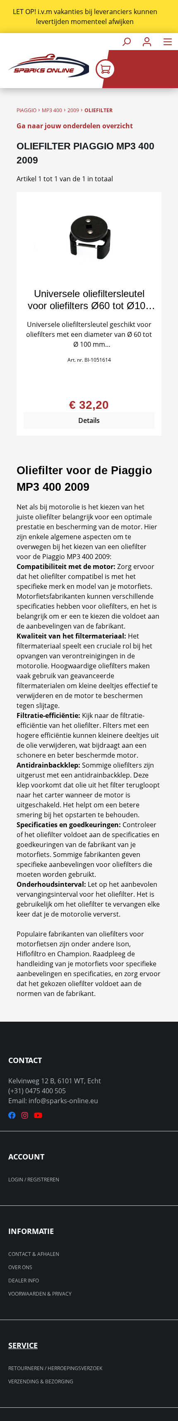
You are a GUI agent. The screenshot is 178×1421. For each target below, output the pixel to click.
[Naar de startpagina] (44, 65)
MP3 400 (52, 110)
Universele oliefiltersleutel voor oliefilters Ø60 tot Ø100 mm (89, 299)
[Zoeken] (126, 41)
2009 (73, 110)
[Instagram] (25, 1115)
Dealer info (23, 1280)
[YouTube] (38, 1115)
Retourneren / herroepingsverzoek (55, 1368)
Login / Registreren (33, 1179)
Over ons (20, 1267)
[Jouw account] (147, 41)
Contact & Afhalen (33, 1254)
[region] (89, 16)
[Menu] (167, 41)
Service (23, 1345)
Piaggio (26, 110)
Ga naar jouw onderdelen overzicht (75, 125)
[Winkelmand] (137, 69)
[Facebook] (12, 1115)
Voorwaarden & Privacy (40, 1293)
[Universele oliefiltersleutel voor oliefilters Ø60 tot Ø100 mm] (89, 240)
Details (89, 420)
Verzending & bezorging (40, 1381)
